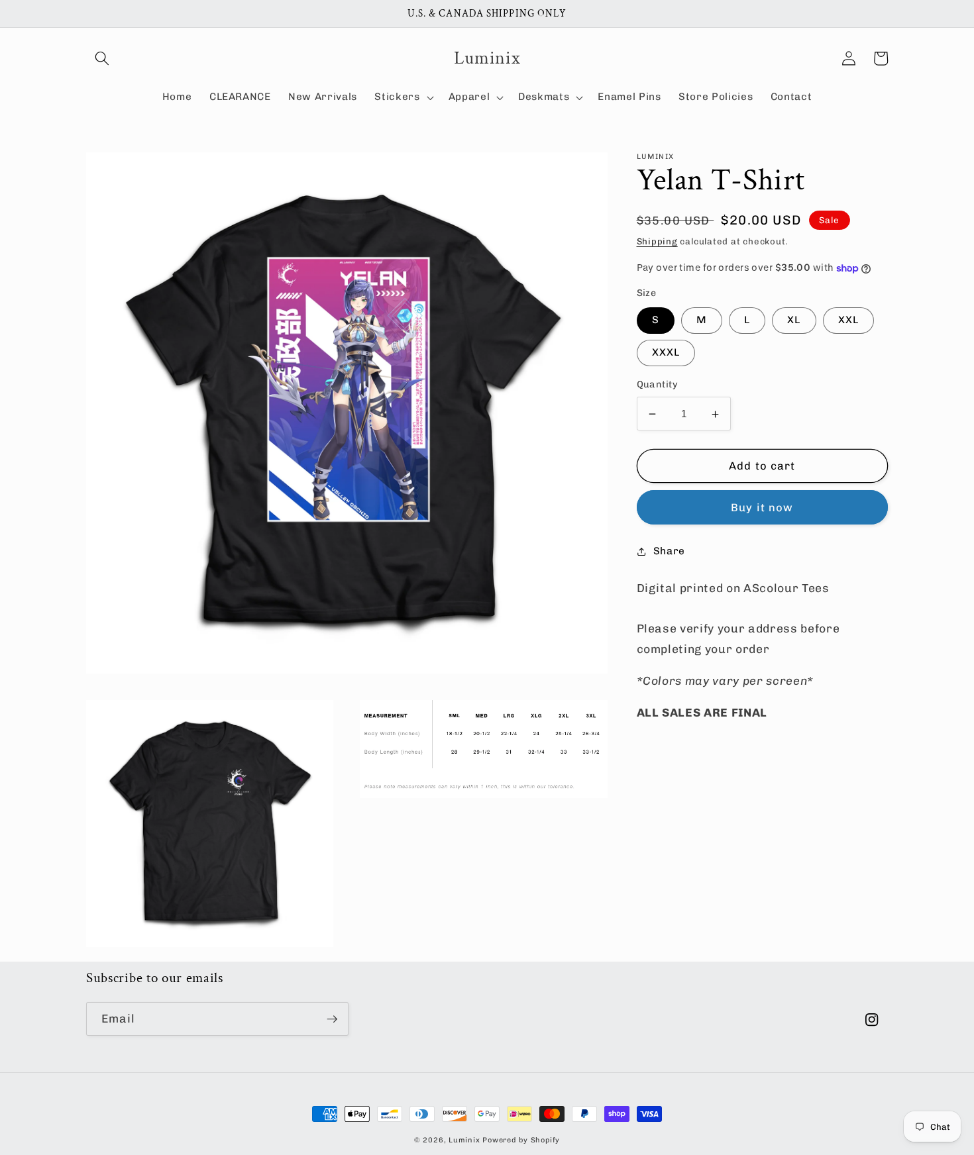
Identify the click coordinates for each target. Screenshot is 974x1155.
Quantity (657, 385)
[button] (102, 58)
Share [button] (669, 552)
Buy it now (762, 507)
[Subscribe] (332, 1019)
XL (793, 320)
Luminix (464, 1140)
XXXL (666, 353)
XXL (848, 320)
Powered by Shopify (521, 1140)
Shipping (657, 241)
